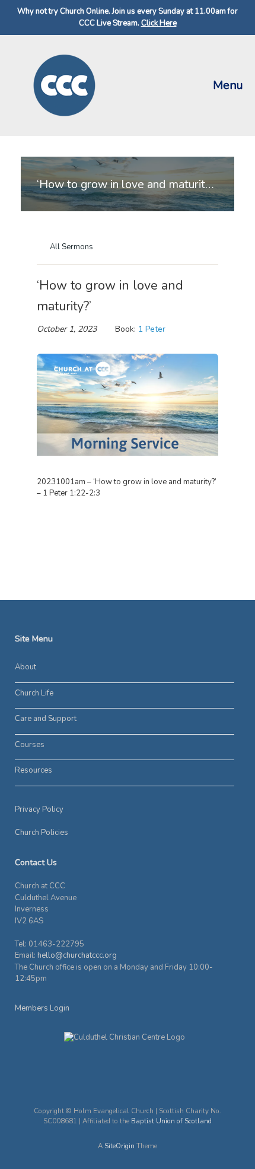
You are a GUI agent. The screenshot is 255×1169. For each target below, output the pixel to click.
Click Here (159, 23)
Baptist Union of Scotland (171, 1121)
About (25, 667)
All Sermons (70, 247)
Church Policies (41, 832)
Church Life (34, 693)
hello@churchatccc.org (77, 955)
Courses (29, 744)
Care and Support (45, 718)
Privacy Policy (39, 809)
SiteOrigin (119, 1146)
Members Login (42, 1008)
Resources (33, 770)
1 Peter (151, 329)
